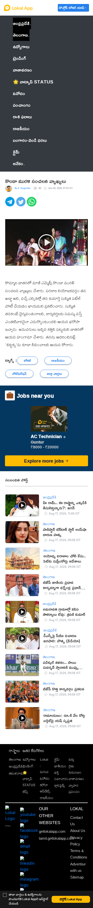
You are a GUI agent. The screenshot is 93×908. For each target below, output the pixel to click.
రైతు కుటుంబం (75, 769)
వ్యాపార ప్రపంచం (74, 788)
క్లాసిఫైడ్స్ (59, 785)
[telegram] (10, 204)
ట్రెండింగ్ (28, 766)
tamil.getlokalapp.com (56, 838)
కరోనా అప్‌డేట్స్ (45, 787)
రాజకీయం (46, 797)
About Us (77, 831)
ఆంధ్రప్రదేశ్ (21, 23)
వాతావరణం (76, 778)
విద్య (71, 759)
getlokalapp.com (52, 831)
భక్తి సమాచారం (61, 775)
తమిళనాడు (16, 773)
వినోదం (45, 778)
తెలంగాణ (20, 34)
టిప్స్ (25, 791)
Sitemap (77, 877)
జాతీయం (60, 766)
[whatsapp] (32, 204)
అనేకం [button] (18, 163)
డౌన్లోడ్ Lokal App (71, 899)
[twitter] (21, 204)
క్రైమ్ (57, 759)
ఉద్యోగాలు (29, 759)
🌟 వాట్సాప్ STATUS (29, 778)
